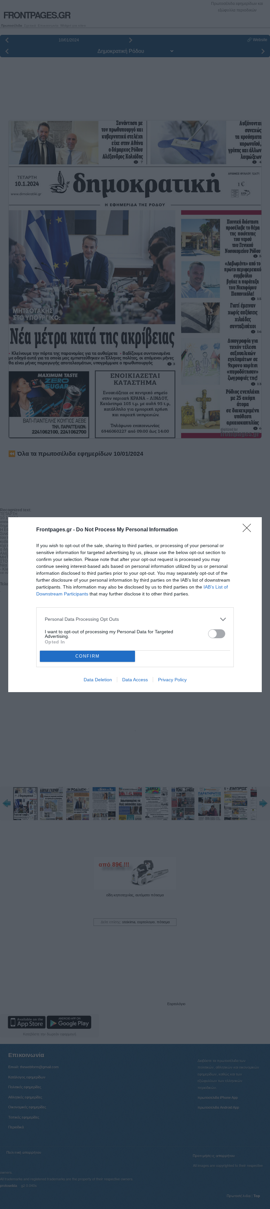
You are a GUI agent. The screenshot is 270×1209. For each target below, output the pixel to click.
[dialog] (135, 604)
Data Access (135, 679)
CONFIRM (87, 656)
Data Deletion (98, 679)
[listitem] (135, 619)
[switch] (216, 633)
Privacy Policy (172, 679)
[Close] (249, 530)
